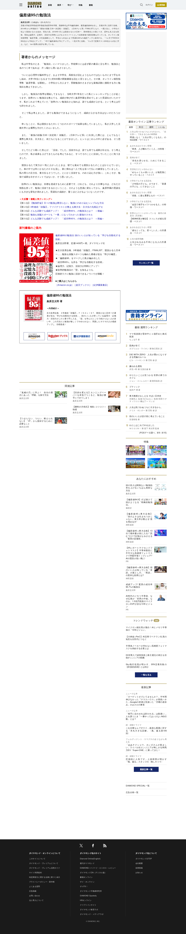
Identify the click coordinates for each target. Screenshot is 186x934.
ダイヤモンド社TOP (143, 858)
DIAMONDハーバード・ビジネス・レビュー (98, 868)
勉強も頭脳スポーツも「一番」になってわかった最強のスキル (62, 214)
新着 (50, 5)
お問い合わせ (34, 895)
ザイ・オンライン (87, 881)
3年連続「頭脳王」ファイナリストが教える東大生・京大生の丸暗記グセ (67, 206)
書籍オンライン (86, 877)
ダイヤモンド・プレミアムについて (43, 863)
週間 (151, 127)
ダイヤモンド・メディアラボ (91, 914)
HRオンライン (86, 900)
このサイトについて (37, 858)
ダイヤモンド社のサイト (90, 853)
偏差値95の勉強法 (59, 295)
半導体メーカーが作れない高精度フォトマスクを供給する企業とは (146, 647)
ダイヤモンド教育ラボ (89, 909)
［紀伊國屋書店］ (100, 284)
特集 (81, 5)
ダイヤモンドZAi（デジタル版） (93, 872)
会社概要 (139, 863)
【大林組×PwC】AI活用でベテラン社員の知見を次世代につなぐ (146, 638)
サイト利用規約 (35, 872)
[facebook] (93, 846)
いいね (161, 127)
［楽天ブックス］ (82, 284)
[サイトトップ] (34, 5)
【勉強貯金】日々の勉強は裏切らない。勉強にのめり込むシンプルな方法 (67, 202)
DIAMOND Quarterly (88, 895)
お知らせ (139, 872)
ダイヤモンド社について (146, 853)
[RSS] (105, 846)
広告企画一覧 (132, 792)
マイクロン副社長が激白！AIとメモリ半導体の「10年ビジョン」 (146, 628)
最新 (131, 127)
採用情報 (139, 868)
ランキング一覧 (146, 262)
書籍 (91, 5)
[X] (81, 846)
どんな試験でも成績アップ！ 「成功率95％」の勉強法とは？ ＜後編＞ (67, 210)
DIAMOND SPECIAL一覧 (138, 785)
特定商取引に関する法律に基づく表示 (44, 877)
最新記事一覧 (146, 769)
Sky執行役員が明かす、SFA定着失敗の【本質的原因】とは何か (146, 665)
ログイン (149, 5)
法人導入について (36, 900)
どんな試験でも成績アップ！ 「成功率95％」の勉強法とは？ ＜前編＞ (67, 218)
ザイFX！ (84, 886)
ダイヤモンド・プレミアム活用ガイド (44, 868)
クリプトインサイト (88, 905)
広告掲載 (32, 891)
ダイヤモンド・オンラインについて (44, 853)
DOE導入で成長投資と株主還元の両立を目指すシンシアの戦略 (146, 656)
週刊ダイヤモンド (87, 863)
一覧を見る (146, 674)
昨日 (141, 127)
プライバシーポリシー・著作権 (41, 881)
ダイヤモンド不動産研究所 (91, 891)
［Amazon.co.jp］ (64, 284)
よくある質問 (34, 886)
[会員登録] (161, 4)
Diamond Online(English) (90, 858)
